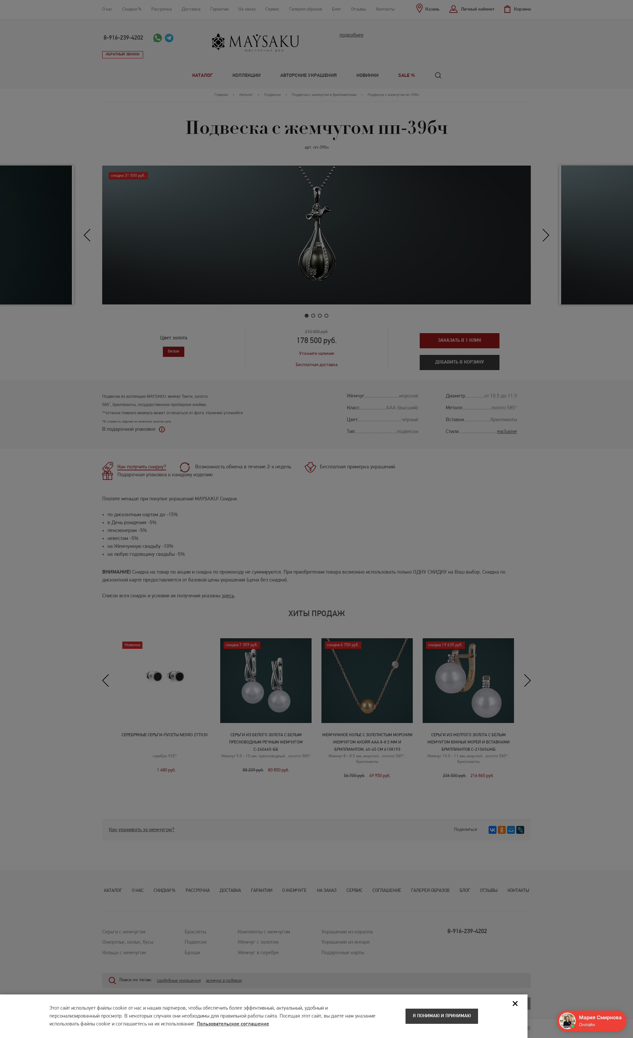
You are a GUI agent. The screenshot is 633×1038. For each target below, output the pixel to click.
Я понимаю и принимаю (442, 1016)
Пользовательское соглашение (233, 1024)
